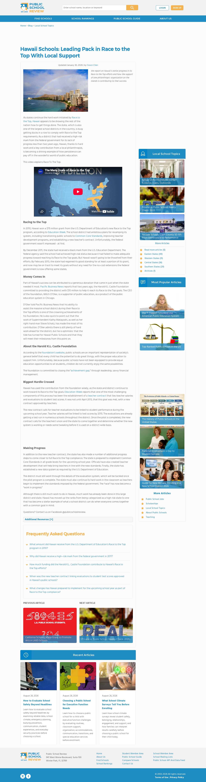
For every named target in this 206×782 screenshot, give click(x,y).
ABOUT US (166, 18)
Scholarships (152, 504)
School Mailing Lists (163, 757)
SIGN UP (177, 8)
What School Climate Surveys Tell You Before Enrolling (115, 704)
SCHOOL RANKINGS (82, 18)
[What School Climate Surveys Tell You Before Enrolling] (117, 676)
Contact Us (127, 763)
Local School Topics (155, 508)
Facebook (28, 776)
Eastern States (153, 254)
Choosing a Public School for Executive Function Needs (77, 704)
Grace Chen (92, 65)
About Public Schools (156, 513)
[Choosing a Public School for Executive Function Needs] (78, 676)
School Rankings (104, 763)
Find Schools (102, 760)
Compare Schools (130, 760)
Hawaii (36, 121)
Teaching (150, 517)
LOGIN (162, 8)
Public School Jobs (155, 499)
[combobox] (92, 8)
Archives (149, 271)
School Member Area (163, 753)
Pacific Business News (51, 287)
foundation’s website (53, 353)
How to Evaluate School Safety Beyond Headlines (37, 702)
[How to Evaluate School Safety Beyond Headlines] (38, 676)
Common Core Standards (88, 236)
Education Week (56, 232)
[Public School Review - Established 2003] (32, 7)
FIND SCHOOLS (43, 18)
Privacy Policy (177, 777)
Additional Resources (39, 519)
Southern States (154, 266)
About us (100, 757)
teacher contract (97, 396)
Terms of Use (161, 777)
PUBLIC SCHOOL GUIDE (127, 18)
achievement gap (80, 371)
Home (99, 753)
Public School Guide (132, 757)
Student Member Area (132, 753)
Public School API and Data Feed (169, 760)
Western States (153, 258)
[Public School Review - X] (22, 776)
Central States (153, 262)
